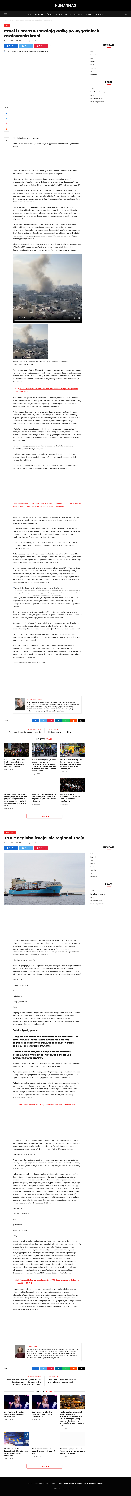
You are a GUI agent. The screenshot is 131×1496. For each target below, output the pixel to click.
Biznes (59, 14)
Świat (49, 14)
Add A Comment (44, 816)
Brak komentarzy (22, 41)
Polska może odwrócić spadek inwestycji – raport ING (43, 1451)
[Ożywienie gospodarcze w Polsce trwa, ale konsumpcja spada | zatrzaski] (72, 1439)
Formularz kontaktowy (97, 92)
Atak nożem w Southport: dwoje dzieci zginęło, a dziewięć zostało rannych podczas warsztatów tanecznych (71, 764)
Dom (29, 14)
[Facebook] (6, 113)
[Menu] (5, 14)
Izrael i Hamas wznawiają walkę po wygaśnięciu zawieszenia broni (62, 1381)
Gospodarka (10, 832)
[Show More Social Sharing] (51, 46)
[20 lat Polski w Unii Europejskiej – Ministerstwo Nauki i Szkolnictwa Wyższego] (16, 1439)
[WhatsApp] (6, 134)
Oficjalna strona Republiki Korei (60, 732)
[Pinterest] (6, 124)
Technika (78, 14)
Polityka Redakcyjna (96, 98)
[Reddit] (6, 129)
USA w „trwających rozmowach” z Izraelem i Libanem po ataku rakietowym (70, 797)
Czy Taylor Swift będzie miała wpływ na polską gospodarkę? (14, 1414)
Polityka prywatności (97, 102)
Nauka (68, 14)
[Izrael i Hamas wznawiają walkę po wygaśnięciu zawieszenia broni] (44, 76)
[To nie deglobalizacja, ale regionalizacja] (44, 879)
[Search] (126, 14)
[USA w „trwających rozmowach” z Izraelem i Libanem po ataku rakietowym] (72, 785)
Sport (88, 14)
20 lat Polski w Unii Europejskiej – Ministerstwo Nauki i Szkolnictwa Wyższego (16, 1452)
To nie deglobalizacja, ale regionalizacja (25, 732)
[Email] (6, 139)
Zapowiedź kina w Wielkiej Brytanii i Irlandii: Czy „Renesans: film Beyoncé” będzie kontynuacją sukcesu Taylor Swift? (24, 1382)
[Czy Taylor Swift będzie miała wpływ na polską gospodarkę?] (16, 1402)
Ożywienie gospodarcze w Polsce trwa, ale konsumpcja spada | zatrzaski (72, 1451)
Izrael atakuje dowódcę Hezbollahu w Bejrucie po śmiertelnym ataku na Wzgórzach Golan (15, 763)
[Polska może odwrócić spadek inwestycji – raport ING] (44, 1439)
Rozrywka (98, 14)
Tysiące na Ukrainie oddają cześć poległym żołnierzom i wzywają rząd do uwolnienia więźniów (44, 797)
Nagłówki (39, 14)
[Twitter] (6, 118)
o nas (92, 89)
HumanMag (62, 1489)
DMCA (92, 95)
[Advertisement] (50, 121)
